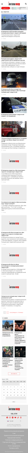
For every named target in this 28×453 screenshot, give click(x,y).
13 (14, 389)
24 (3, 395)
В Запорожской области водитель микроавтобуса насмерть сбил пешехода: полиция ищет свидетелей (13, 90)
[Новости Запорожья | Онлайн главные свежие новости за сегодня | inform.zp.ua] (14, 4)
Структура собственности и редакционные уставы (14, 442)
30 (24, 395)
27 (14, 395)
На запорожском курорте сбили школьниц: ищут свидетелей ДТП (13, 202)
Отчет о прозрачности (14, 446)
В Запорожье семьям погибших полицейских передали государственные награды (7, 362)
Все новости (14, 373)
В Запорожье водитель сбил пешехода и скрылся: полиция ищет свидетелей (13, 171)
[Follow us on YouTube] (15, 418)
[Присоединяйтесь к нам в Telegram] (12, 418)
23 (24, 392)
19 (10, 392)
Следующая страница (16, 312)
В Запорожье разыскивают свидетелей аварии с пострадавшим (12, 115)
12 (10, 389)
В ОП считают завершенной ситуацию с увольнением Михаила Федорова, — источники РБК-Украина (19, 364)
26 (10, 395)
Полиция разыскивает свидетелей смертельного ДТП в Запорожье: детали (13, 59)
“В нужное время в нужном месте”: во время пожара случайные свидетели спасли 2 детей (14, 140)
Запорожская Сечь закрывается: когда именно (7, 334)
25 (7, 395)
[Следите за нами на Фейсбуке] (7, 418)
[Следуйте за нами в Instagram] (10, 418)
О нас (14, 433)
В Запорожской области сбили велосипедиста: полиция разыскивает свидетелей (12, 266)
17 (3, 392)
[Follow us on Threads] (21, 418)
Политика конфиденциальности (14, 440)
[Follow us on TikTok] (18, 418)
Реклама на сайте (14, 448)
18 (7, 392)
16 (24, 389)
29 (21, 395)
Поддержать (5, 8)
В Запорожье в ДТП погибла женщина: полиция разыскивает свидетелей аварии (13, 32)
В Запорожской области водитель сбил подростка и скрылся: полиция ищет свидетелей (12, 234)
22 (21, 392)
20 (14, 392)
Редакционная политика (14, 438)
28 (17, 395)
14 (17, 389)
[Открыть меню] (2, 4)
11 (7, 389)
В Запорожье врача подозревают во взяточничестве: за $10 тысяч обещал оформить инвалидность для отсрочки (20, 338)
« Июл (13, 401)
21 (17, 392)
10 (3, 389)
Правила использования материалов (14, 431)
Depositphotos (20, 451)
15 (21, 389)
